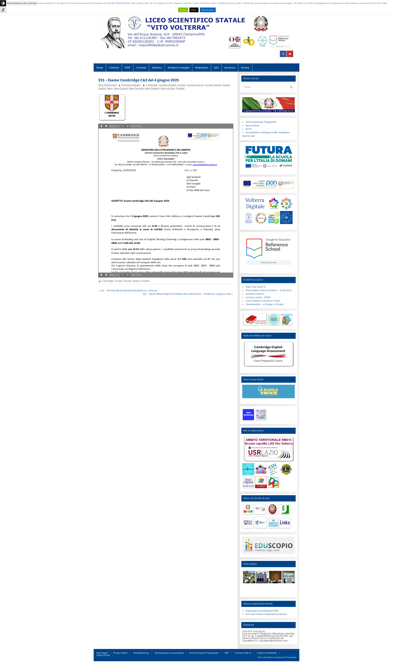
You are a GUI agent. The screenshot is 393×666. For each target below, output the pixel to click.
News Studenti (152, 88)
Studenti (180, 88)
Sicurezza (229, 67)
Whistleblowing (141, 653)
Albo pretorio (252, 125)
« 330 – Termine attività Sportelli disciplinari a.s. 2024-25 (127, 290)
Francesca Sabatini (131, 85)
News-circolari (167, 88)
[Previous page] (101, 126)
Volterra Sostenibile (267, 653)
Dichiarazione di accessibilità (169, 653)
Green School (103, 655)
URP (226, 653)
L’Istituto (114, 67)
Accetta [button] (183, 10)
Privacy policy (208, 10)
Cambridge (151, 85)
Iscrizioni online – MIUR (258, 297)
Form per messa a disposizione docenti (266, 614)
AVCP (248, 129)
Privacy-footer (120, 653)
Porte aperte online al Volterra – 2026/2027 (269, 290)
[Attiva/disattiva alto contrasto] (3, 3)
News (110, 88)
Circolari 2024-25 (195, 85)
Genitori (102, 88)
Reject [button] (194, 10)
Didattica (157, 67)
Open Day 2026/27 (256, 286)
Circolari (141, 67)
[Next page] (106, 126)
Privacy (245, 67)
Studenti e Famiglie (178, 67)
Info (216, 67)
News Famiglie (136, 88)
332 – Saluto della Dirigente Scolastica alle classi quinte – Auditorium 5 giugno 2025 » (188, 293)
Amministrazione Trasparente (261, 122)
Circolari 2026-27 (242, 653)
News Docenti (121, 88)
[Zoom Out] (123, 126)
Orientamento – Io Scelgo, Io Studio (264, 304)
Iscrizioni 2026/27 (255, 293)
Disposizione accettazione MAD (262, 610)
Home (99, 67)
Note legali (101, 653)
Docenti (226, 85)
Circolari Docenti (213, 85)
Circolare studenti (167, 85)
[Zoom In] (127, 126)
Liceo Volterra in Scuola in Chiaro (263, 300)
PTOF (127, 67)
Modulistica (201, 67)
